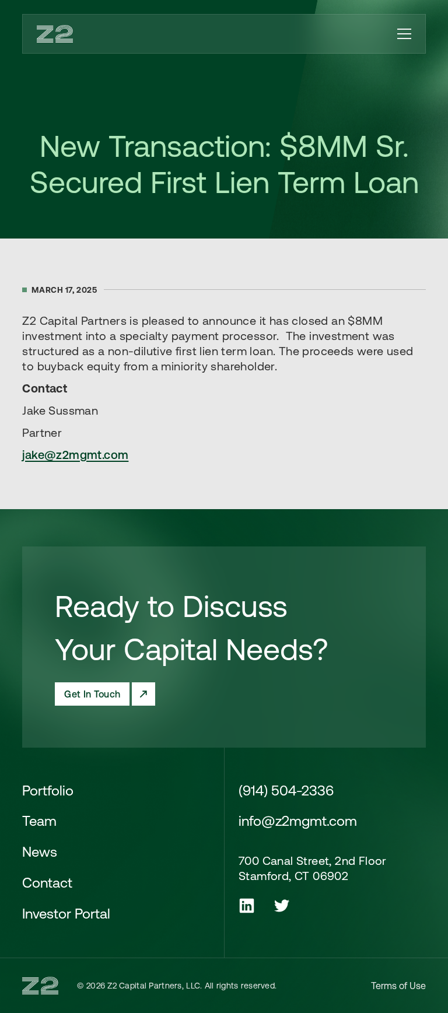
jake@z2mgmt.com (75, 454)
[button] (404, 34)
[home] (55, 34)
